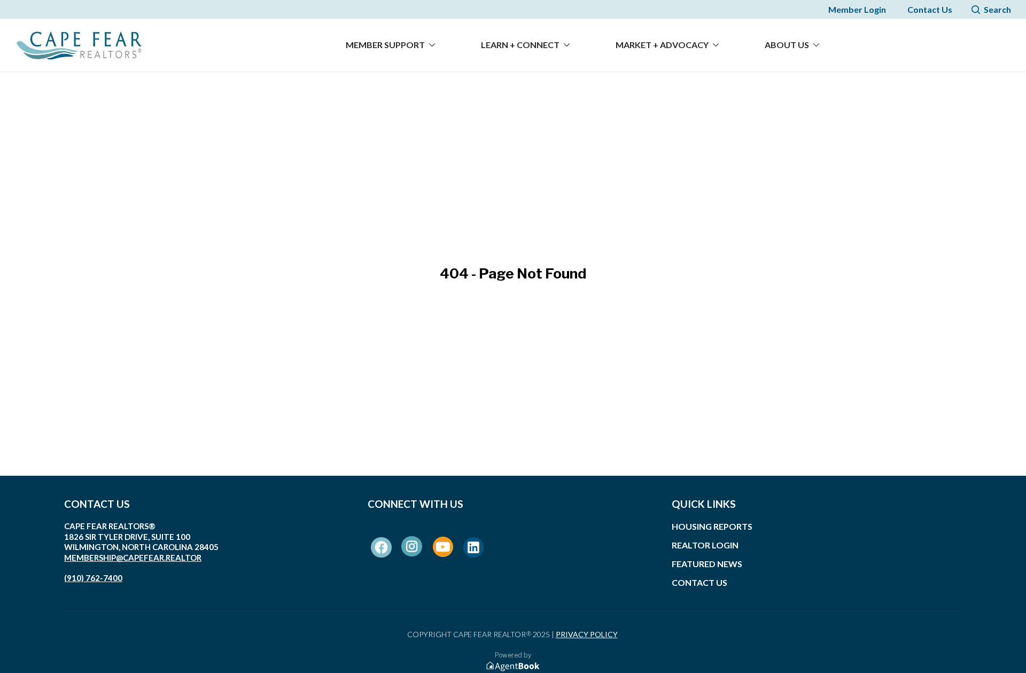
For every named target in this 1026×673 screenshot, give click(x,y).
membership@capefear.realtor (132, 557)
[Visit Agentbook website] (513, 666)
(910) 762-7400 (93, 578)
